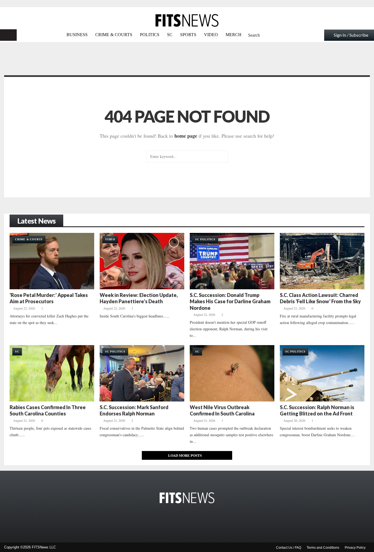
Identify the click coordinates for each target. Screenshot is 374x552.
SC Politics (205, 239)
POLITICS (149, 34)
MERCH (233, 34)
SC (169, 34)
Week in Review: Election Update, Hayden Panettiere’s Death (139, 298)
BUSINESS (77, 34)
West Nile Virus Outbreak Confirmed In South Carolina (222, 410)
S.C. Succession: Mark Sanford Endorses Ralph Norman (134, 410)
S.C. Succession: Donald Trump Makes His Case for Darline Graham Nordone (230, 301)
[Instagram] (184, 520)
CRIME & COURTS (113, 34)
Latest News (36, 220)
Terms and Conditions (323, 548)
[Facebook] (160, 520)
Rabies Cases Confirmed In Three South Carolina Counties (48, 410)
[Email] (208, 520)
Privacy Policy (355, 548)
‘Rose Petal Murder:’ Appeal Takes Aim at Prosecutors (49, 298)
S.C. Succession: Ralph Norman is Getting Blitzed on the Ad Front (317, 410)
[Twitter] (172, 520)
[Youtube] (196, 520)
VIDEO (211, 34)
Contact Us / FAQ (288, 548)
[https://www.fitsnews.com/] (187, 20)
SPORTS (188, 34)
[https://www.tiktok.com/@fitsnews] (217, 520)
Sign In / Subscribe (351, 34)
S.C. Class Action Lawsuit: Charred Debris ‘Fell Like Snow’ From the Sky (320, 298)
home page (185, 135)
